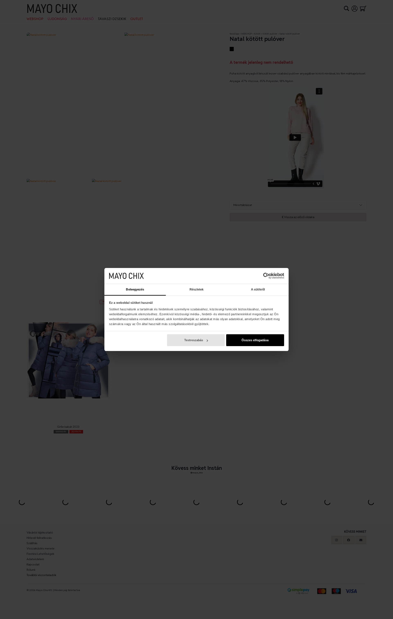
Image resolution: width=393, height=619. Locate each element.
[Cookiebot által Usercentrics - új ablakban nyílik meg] (266, 276)
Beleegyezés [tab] (135, 289)
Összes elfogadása (255, 340)
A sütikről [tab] (258, 289)
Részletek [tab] (197, 289)
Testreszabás (193, 340)
